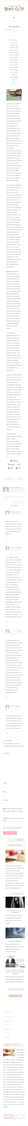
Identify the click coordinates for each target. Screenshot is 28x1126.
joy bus (14, 481)
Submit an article (8, 1016)
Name (5, 783)
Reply (7, 538)
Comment (6, 753)
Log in (14, 1120)
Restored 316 (14, 1116)
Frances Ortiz (14, 631)
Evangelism (15, 478)
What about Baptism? (15, 941)
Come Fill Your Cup (14, 9)
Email (4, 791)
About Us (6, 1033)
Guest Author (17, 29)
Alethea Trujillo (12, 479)
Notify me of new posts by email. (12, 828)
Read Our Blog (8, 1012)
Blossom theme (18, 1115)
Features (6, 1025)
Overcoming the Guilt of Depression (15, 911)
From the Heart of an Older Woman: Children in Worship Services (15, 972)
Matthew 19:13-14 (14, 84)
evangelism (20, 479)
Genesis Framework (11, 1118)
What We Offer (8, 1029)
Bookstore (7, 1037)
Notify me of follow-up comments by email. (13, 819)
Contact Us (7, 1020)
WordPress (20, 1118)
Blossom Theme (19, 1117)
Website (5, 800)
